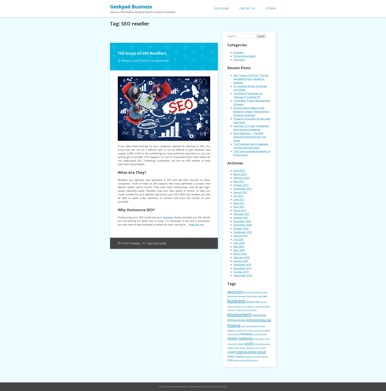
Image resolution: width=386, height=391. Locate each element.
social (261, 352)
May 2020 (238, 246)
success (248, 356)
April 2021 (239, 206)
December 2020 (242, 221)
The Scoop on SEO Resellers (142, 53)
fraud (243, 326)
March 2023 (240, 174)
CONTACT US (247, 8)
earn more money (249, 310)
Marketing (246, 334)
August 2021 (240, 192)
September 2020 (242, 232)
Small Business (246, 352)
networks (246, 338)
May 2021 (238, 203)
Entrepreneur (236, 320)
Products (240, 343)
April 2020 (239, 250)
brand (264, 296)
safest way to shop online (256, 348)
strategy (240, 356)
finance (233, 325)
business (168, 217)
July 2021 (238, 196)
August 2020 (240, 235)
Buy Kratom (238, 306)
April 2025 (239, 170)
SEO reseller (160, 243)
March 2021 (240, 210)
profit (249, 343)
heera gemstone (252, 326)
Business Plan (252, 301)
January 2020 (240, 261)
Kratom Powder (264, 330)
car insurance (249, 306)
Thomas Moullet (159, 60)
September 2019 (242, 275)
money (232, 338)
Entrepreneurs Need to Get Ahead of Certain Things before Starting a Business (251, 111)
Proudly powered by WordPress (174, 386)
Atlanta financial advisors (237, 296)
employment (239, 314)
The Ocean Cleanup (260, 356)
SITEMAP (271, 8)
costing (238, 310)
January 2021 (240, 217)
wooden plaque (239, 360)
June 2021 (239, 199)
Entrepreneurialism (244, 56)
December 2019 (242, 264)
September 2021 (242, 188)
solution (231, 356)
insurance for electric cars (246, 330)
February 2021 (241, 214)
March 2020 (240, 253)
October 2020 (241, 228)
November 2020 (242, 225)
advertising (235, 292)
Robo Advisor (240, 348)
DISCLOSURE (221, 8)
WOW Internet (252, 360)
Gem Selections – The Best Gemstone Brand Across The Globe (249, 137)
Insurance (239, 59)
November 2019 (242, 268)
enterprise (259, 315)
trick (230, 360)
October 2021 (241, 185)
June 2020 (239, 243)
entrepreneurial (259, 320)
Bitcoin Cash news (254, 296)
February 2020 (241, 257)
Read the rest (196, 224)
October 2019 (241, 272)
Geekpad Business (131, 6)
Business (135, 243)
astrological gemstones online (255, 292)
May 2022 (238, 181)
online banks (259, 339)
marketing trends (260, 334)
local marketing (233, 334)
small (231, 352)
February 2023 (241, 178)
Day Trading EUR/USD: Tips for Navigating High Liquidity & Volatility (251, 79)
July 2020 (238, 239)
